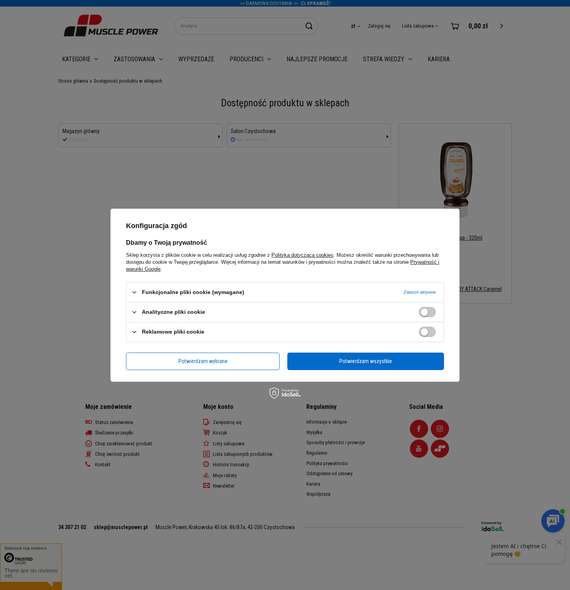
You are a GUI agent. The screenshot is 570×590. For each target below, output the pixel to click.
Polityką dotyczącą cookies (302, 255)
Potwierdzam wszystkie (365, 361)
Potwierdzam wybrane (203, 361)
